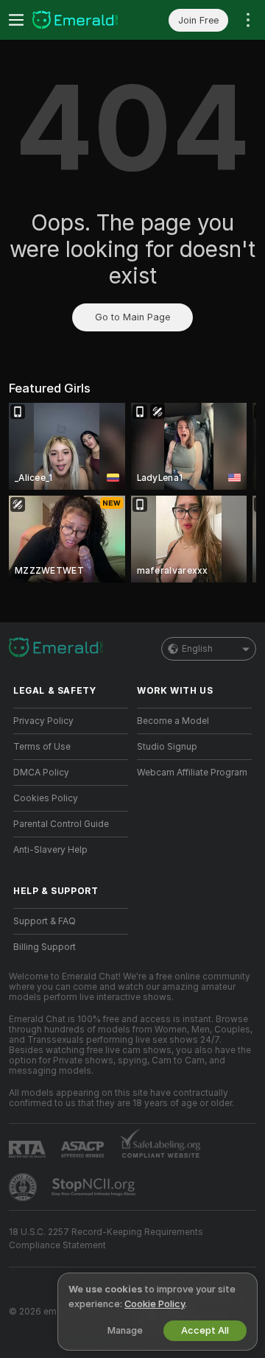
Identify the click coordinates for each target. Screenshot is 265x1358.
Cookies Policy (45, 798)
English (197, 649)
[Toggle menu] (16, 20)
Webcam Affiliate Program (192, 772)
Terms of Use (42, 747)
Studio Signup (167, 747)
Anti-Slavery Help (50, 850)
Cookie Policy (154, 1303)
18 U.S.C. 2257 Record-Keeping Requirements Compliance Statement (106, 1238)
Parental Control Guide (61, 824)
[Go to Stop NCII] (95, 1187)
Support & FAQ (44, 921)
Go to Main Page (132, 317)
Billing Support (44, 947)
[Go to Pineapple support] (24, 1187)
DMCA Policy (41, 772)
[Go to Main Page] (82, 19)
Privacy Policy (43, 721)
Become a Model (173, 721)
